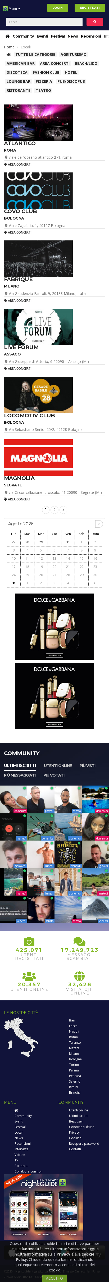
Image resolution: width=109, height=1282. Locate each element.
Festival (58, 36)
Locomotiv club (29, 415)
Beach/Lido (86, 63)
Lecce (73, 1026)
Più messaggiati (19, 775)
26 (41, 575)
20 (54, 566)
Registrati (90, 8)
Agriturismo (74, 54)
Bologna (75, 1059)
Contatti (75, 1149)
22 (82, 566)
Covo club (20, 211)
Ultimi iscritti (20, 765)
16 (95, 558)
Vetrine (20, 1154)
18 (27, 566)
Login (57, 8)
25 (27, 575)
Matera (74, 1048)
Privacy (74, 1132)
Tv (16, 1160)
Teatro (43, 90)
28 (27, 542)
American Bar (21, 63)
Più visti (87, 765)
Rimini (73, 1087)
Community (23, 36)
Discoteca (17, 72)
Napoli (74, 1031)
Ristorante (18, 90)
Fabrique (18, 279)
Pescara (75, 1076)
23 (95, 566)
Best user (76, 1121)
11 (27, 558)
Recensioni (91, 36)
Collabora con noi (28, 1171)
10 (14, 558)
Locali (19, 1132)
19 (41, 566)
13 (54, 558)
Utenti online (58, 765)
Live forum (21, 347)
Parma (74, 1070)
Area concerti (55, 63)
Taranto (75, 1042)
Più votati (53, 775)
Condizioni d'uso (81, 1127)
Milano (74, 1053)
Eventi (42, 36)
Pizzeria (44, 81)
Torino (74, 1064)
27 (14, 542)
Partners (21, 1166)
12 (41, 558)
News (73, 36)
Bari (72, 1020)
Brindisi (74, 1092)
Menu (13, 8)
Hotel (71, 72)
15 (82, 558)
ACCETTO (54, 1278)
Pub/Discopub (71, 81)
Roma (73, 1037)
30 (54, 542)
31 (68, 542)
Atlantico (20, 143)
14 (68, 558)
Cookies (75, 1138)
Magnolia (19, 478)
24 (14, 575)
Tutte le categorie (35, 54)
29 (41, 542)
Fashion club (46, 72)
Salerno (74, 1081)
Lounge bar (18, 81)
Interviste (21, 1149)
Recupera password (84, 1143)
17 (14, 566)
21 (68, 566)
